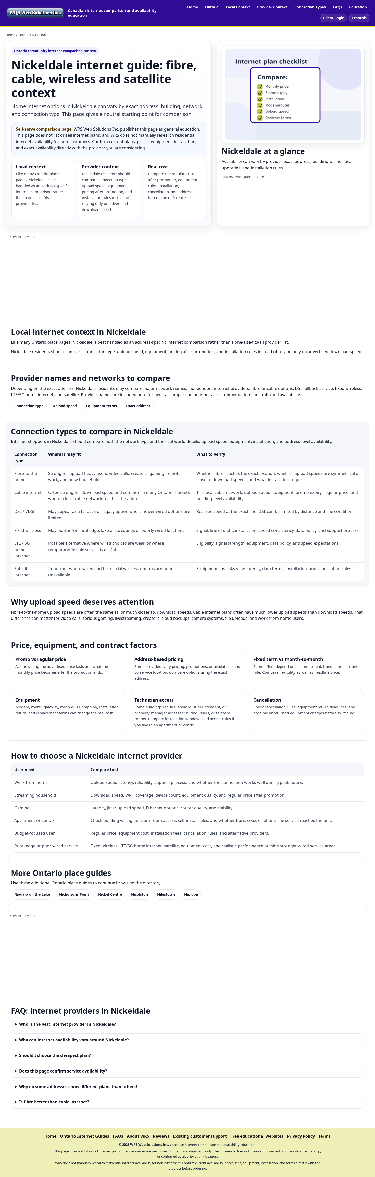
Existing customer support (200, 1136)
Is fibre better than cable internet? (54, 1102)
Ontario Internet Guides (84, 1136)
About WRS (138, 1136)
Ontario (212, 7)
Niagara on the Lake (32, 894)
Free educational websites (256, 1136)
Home (192, 7)
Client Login (333, 17)
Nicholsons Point (74, 894)
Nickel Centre (110, 894)
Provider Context (272, 7)
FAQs (337, 7)
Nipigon (191, 894)
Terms (324, 1136)
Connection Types (310, 7)
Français (359, 17)
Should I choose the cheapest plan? (55, 1055)
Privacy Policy (301, 1136)
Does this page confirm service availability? (63, 1071)
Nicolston (139, 894)
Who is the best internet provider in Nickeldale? (67, 1024)
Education (358, 7)
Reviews (161, 1136)
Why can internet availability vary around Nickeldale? (74, 1040)
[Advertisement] (162, 277)
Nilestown (166, 894)
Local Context (238, 7)
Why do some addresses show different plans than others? (78, 1086)
